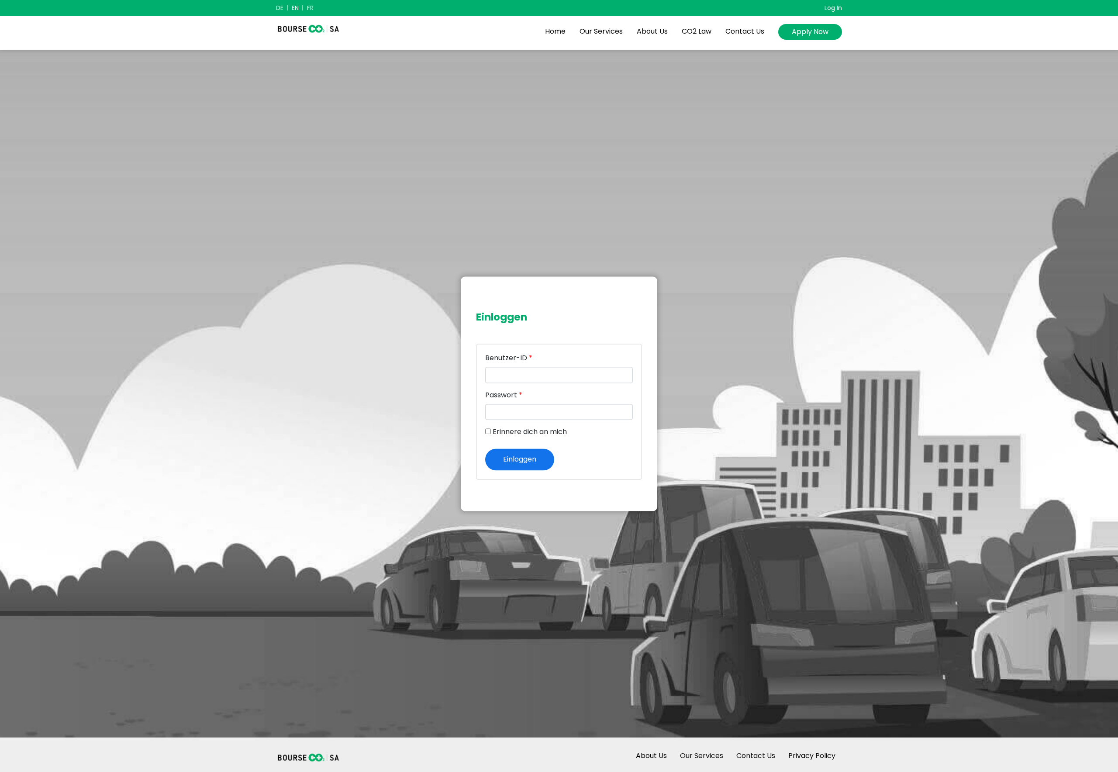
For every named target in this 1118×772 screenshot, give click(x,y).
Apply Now (810, 32)
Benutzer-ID (508, 358)
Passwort (503, 395)
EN (295, 7)
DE (279, 7)
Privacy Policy (811, 756)
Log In (833, 7)
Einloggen (519, 459)
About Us (652, 31)
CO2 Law (696, 31)
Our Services (601, 31)
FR (310, 7)
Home (555, 31)
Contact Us (744, 31)
